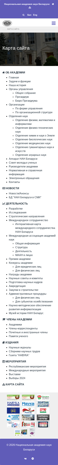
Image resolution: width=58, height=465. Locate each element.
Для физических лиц (27, 270)
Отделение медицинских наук (32, 143)
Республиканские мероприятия (27, 366)
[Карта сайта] (30, 7)
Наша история (17, 85)
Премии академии (20, 259)
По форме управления (29, 108)
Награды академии (20, 274)
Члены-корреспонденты (23, 328)
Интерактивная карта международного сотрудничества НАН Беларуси (35, 228)
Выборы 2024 (17, 378)
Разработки (16, 208)
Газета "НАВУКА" (19, 355)
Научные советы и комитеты (26, 278)
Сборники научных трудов (24, 351)
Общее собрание (25, 93)
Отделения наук (18, 116)
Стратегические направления (26, 216)
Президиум (22, 96)
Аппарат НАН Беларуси (23, 158)
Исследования (17, 212)
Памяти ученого (18, 336)
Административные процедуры (27, 293)
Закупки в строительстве (23, 290)
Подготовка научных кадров (26, 282)
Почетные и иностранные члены (28, 332)
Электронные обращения (24, 178)
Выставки (14, 374)
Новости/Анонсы (19, 193)
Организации (16, 104)
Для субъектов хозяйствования (34, 301)
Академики (15, 324)
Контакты (14, 182)
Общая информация (27, 243)
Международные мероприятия (27, 370)
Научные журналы (20, 347)
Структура (21, 247)
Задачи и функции (20, 81)
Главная (14, 77)
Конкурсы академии (21, 262)
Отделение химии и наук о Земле (35, 135)
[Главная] (53, 4)
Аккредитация (17, 286)
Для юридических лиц (28, 266)
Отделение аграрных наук (30, 155)
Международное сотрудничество (28, 220)
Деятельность (23, 251)
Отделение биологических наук (33, 139)
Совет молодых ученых (23, 162)
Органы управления (21, 89)
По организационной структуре (34, 112)
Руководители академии (23, 166)
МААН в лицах (24, 255)
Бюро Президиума (26, 100)
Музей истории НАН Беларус (26, 313)
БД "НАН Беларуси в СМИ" (25, 197)
